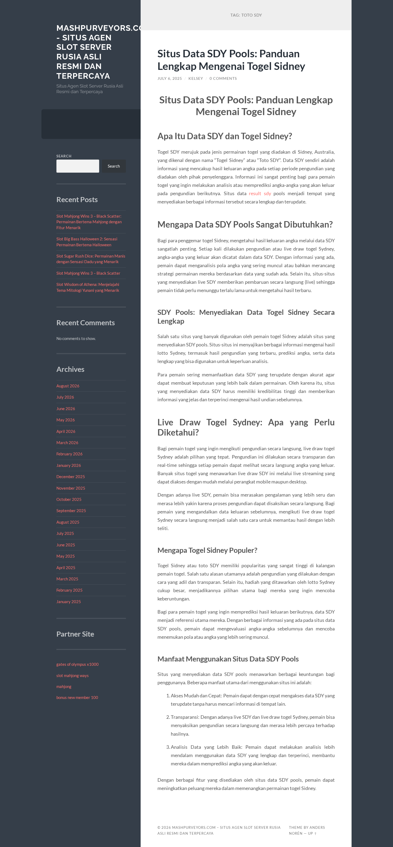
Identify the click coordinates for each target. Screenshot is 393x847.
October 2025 (69, 499)
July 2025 (65, 533)
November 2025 (70, 488)
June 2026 (65, 408)
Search (64, 156)
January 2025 (68, 601)
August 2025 (67, 522)
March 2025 (67, 578)
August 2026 (67, 385)
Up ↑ (312, 833)
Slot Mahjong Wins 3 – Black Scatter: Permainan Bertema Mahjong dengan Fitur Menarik (89, 222)
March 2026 (67, 442)
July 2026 (65, 397)
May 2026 (65, 419)
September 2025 (71, 510)
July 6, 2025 (169, 78)
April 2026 (65, 431)
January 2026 (68, 465)
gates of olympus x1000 (77, 664)
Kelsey (195, 78)
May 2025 (65, 556)
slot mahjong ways (72, 675)
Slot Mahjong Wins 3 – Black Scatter (88, 273)
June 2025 (65, 544)
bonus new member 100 (77, 697)
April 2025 (65, 567)
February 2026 (69, 453)
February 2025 (69, 590)
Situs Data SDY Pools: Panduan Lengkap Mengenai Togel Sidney (231, 59)
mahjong (63, 686)
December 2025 (70, 476)
